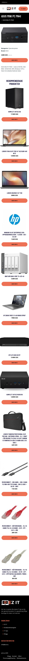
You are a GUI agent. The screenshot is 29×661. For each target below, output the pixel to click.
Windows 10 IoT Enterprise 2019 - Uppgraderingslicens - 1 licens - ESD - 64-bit (14, 235)
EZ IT (5, 624)
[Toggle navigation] (3, 8)
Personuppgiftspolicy (9, 658)
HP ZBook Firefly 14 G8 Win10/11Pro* (14, 315)
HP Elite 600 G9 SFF (14, 355)
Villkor (20, 656)
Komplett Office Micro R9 (14, 395)
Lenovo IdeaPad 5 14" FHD (14, 193)
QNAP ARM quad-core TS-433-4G (14, 276)
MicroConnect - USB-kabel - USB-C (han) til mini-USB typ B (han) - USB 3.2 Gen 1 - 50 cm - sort (14, 484)
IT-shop (23, 9)
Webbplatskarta (21, 658)
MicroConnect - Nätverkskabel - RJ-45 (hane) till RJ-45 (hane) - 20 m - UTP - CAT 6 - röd (14, 528)
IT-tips (6, 631)
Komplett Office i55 (14, 112)
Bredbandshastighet (10, 627)
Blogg (6, 634)
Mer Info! (14, 60)
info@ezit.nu (4, 2)
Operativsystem (13, 48)
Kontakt (14, 656)
